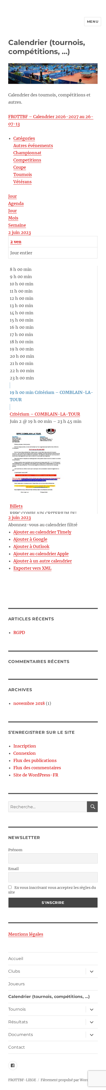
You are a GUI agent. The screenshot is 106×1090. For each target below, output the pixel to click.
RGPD (19, 632)
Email (13, 868)
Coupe (19, 167)
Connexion (24, 753)
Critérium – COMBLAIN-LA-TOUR (45, 414)
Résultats (18, 1021)
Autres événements (33, 145)
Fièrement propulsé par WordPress (69, 1080)
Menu (92, 21)
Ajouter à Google (30, 539)
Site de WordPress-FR (35, 775)
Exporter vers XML (32, 568)
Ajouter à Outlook (31, 546)
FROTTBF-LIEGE (22, 1080)
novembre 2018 (29, 703)
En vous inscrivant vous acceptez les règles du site (52, 890)
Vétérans (22, 181)
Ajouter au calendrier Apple (41, 553)
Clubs (14, 971)
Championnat (27, 152)
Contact (16, 1047)
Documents (20, 1034)
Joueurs (16, 983)
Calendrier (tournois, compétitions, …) (49, 996)
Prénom (15, 850)
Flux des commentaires (37, 767)
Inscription (24, 746)
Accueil (15, 958)
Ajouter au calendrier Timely (42, 532)
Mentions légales (25, 934)
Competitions (27, 160)
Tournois (22, 174)
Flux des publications (35, 760)
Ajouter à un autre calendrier (42, 560)
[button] (42, 524)
